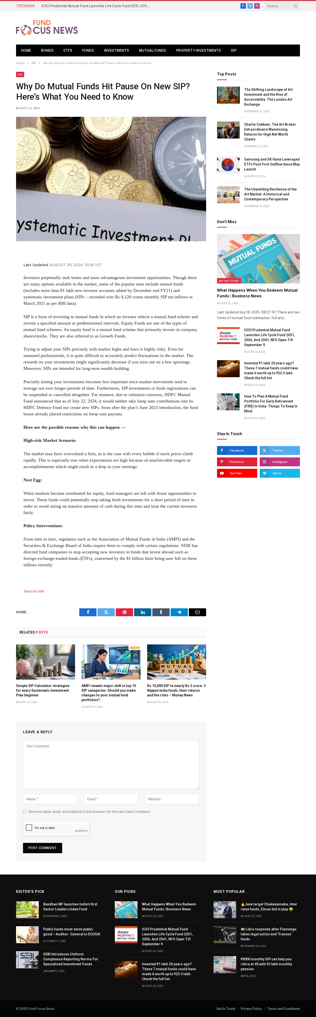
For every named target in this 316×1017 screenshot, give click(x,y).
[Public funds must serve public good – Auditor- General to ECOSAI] (27, 934)
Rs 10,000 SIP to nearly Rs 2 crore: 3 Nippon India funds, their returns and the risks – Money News (176, 690)
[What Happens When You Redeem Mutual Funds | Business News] (258, 259)
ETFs (67, 50)
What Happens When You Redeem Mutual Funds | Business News (257, 293)
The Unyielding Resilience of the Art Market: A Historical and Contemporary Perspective (270, 194)
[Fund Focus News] (47, 28)
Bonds (47, 50)
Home (26, 50)
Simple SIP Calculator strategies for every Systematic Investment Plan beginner (43, 690)
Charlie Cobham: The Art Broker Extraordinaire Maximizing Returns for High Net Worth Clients (270, 131)
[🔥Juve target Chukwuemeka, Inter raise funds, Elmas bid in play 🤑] (225, 909)
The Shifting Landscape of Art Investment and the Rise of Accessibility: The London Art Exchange (268, 97)
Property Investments (198, 50)
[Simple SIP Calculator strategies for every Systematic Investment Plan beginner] (45, 662)
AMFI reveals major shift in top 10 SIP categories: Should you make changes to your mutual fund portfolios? (108, 693)
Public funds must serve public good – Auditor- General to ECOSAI (71, 931)
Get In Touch (226, 1009)
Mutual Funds (152, 50)
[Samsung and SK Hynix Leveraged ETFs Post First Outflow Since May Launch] (228, 164)
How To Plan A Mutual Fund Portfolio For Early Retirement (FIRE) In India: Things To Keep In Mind (270, 403)
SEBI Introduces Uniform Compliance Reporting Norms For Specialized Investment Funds (70, 959)
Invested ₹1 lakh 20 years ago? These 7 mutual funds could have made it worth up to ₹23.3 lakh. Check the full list (271, 370)
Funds (88, 50)
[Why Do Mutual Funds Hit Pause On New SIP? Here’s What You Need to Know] (111, 179)
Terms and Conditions (283, 1009)
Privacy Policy (251, 1009)
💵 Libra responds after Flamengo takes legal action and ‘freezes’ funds (268, 934)
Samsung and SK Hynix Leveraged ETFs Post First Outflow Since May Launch (272, 164)
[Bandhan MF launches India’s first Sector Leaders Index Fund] (27, 909)
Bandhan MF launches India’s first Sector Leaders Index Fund (70, 906)
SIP (234, 50)
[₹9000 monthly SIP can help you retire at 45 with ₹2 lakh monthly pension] (225, 964)
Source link (33, 591)
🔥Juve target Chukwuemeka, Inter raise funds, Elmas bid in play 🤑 (269, 906)
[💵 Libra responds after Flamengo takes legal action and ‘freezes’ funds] (225, 934)
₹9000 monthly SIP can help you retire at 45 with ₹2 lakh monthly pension (266, 964)
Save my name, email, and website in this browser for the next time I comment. (89, 812)
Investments (116, 50)
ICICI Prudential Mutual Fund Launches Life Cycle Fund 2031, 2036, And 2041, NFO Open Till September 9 (97, 6)
